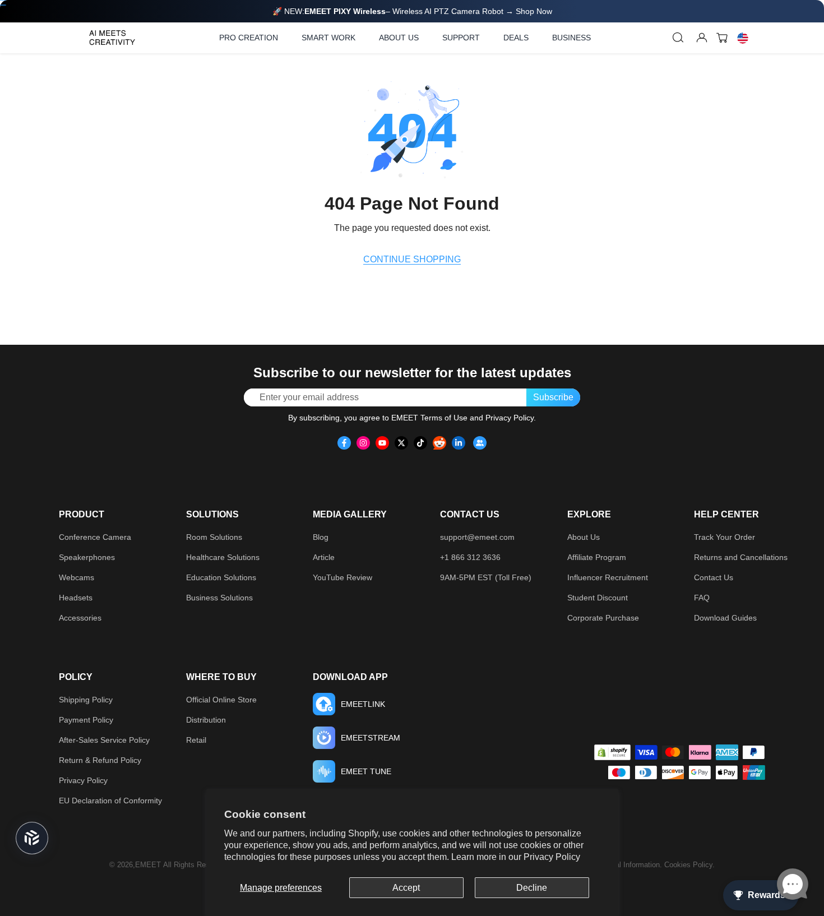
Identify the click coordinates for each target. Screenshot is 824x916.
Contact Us (713, 577)
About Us (583, 537)
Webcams (76, 577)
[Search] (678, 37)
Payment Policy (86, 719)
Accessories (80, 617)
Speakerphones (87, 557)
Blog (320, 537)
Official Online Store (221, 699)
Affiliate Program (596, 557)
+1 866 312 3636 (470, 557)
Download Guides (725, 617)
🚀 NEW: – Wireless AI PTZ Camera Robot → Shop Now (412, 11)
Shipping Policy (86, 699)
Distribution (206, 719)
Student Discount (597, 597)
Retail (196, 739)
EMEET (148, 865)
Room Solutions (214, 537)
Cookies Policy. (689, 865)
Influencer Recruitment (607, 577)
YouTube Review (342, 577)
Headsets (75, 597)
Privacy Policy (552, 857)
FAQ (702, 597)
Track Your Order (724, 537)
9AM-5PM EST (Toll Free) (485, 577)
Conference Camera (95, 537)
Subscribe (553, 397)
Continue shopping (412, 259)
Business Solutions (219, 597)
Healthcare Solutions (223, 557)
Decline (531, 887)
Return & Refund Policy (100, 760)
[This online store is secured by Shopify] (612, 752)
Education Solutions (221, 577)
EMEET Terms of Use (429, 417)
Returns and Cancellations (741, 557)
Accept (406, 887)
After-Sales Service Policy (104, 739)
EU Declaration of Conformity (110, 800)
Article (324, 557)
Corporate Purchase (603, 617)
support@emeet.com (477, 537)
